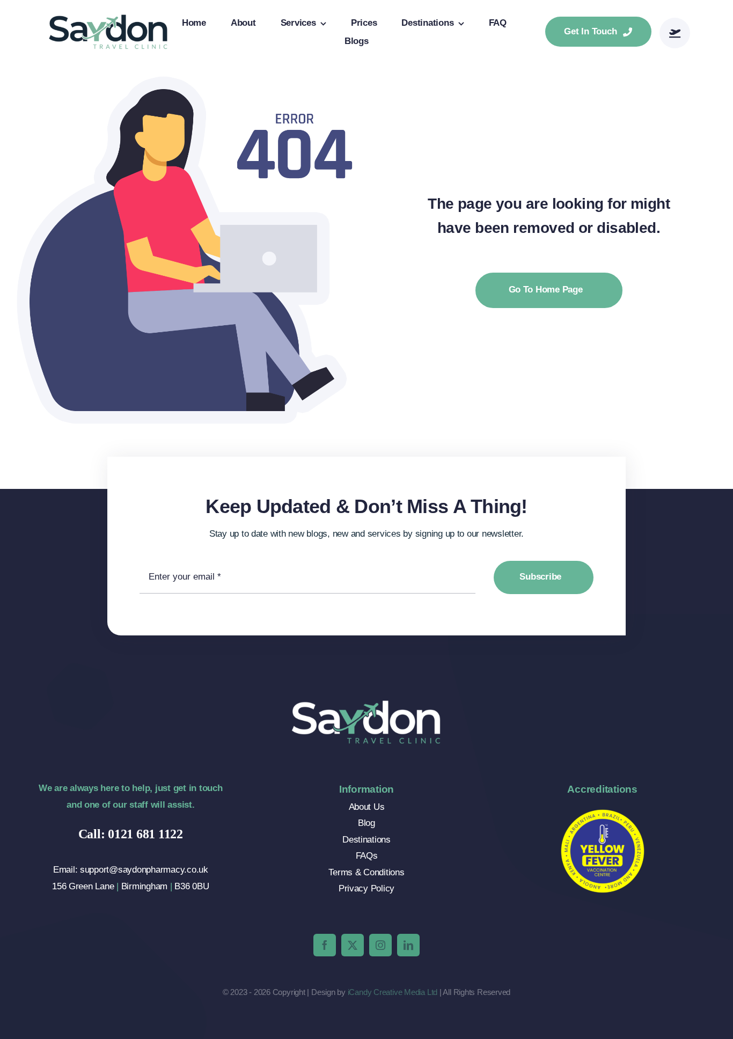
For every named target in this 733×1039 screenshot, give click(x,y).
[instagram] (380, 945)
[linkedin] (408, 945)
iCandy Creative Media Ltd (392, 992)
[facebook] (324, 945)
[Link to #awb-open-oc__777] (674, 33)
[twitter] (352, 945)
